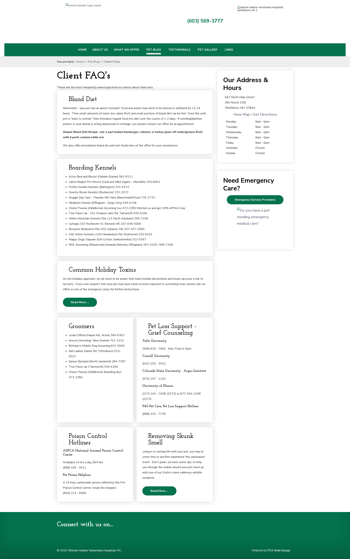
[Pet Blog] (163, 50)
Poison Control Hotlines (88, 439)
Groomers (81, 326)
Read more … (80, 302)
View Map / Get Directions (255, 114)
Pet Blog (153, 50)
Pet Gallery (207, 50)
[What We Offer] (141, 50)
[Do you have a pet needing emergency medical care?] (255, 225)
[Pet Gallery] (219, 50)
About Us (100, 50)
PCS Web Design (278, 550)
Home (82, 50)
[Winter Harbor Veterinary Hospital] (115, 20)
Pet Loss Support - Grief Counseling (172, 329)
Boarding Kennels (92, 168)
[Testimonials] (192, 50)
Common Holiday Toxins (102, 270)
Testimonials (179, 50)
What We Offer (126, 50)
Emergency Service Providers (255, 200)
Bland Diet (83, 99)
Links (229, 50)
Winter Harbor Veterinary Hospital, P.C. (95, 550)
